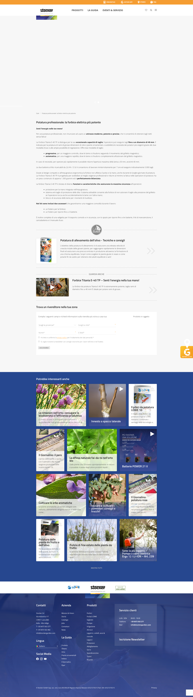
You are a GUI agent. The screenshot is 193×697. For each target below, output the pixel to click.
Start (37, 113)
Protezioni (91, 643)
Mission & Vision (68, 613)
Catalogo (65, 620)
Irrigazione (91, 626)
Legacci (89, 640)
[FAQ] (153, 2)
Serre (89, 650)
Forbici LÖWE (92, 616)
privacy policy (62, 337)
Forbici (89, 613)
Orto (63, 652)
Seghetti (90, 620)
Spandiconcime (93, 653)
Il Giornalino (66, 662)
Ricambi (90, 660)
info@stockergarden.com (45, 633)
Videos (64, 659)
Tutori (89, 656)
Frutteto (65, 645)
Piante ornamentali (69, 655)
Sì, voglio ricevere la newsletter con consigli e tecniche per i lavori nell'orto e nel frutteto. (72, 342)
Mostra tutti (96, 568)
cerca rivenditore (44, 348)
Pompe (89, 623)
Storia (64, 616)
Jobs (63, 623)
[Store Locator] (141, 2)
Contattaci (65, 626)
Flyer (63, 665)
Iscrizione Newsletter (132, 639)
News (64, 630)
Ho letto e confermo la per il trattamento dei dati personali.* (67, 337)
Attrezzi (90, 630)
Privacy (154, 688)
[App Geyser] (127, 2)
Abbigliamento (92, 646)
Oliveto (64, 649)
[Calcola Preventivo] (109, 2)
